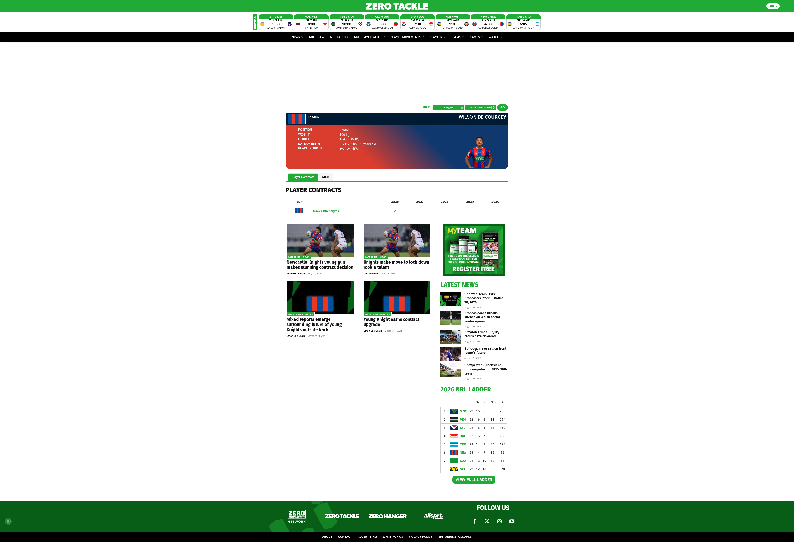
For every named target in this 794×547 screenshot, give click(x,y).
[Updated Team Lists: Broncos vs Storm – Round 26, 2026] (450, 299)
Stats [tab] (325, 177)
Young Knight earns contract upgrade (391, 322)
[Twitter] (487, 521)
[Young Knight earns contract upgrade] (397, 297)
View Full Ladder (474, 479)
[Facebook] (474, 521)
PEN (463, 419)
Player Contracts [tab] (303, 177)
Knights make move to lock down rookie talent (396, 264)
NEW (463, 452)
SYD (463, 428)
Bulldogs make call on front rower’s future (485, 351)
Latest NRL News (299, 257)
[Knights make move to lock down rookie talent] (397, 240)
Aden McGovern (296, 273)
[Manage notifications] (8, 521)
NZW (463, 411)
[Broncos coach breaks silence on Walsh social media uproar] (450, 318)
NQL (463, 469)
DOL (463, 436)
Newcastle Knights (326, 211)
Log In (773, 6)
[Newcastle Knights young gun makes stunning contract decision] (320, 240)
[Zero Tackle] (397, 6)
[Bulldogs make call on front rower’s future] (450, 354)
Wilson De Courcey (300, 314)
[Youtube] (512, 521)
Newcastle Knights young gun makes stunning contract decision (320, 264)
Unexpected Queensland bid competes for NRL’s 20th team (485, 369)
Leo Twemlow (371, 273)
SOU (463, 461)
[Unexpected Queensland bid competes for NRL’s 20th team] (450, 370)
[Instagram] (499, 521)
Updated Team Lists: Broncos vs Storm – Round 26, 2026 (484, 298)
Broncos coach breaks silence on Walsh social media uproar (482, 317)
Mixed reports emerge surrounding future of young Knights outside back (314, 324)
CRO (463, 444)
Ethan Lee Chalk (296, 335)
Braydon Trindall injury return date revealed (481, 334)
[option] (276, 22)
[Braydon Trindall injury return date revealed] (450, 337)
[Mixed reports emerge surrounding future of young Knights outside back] (320, 297)
